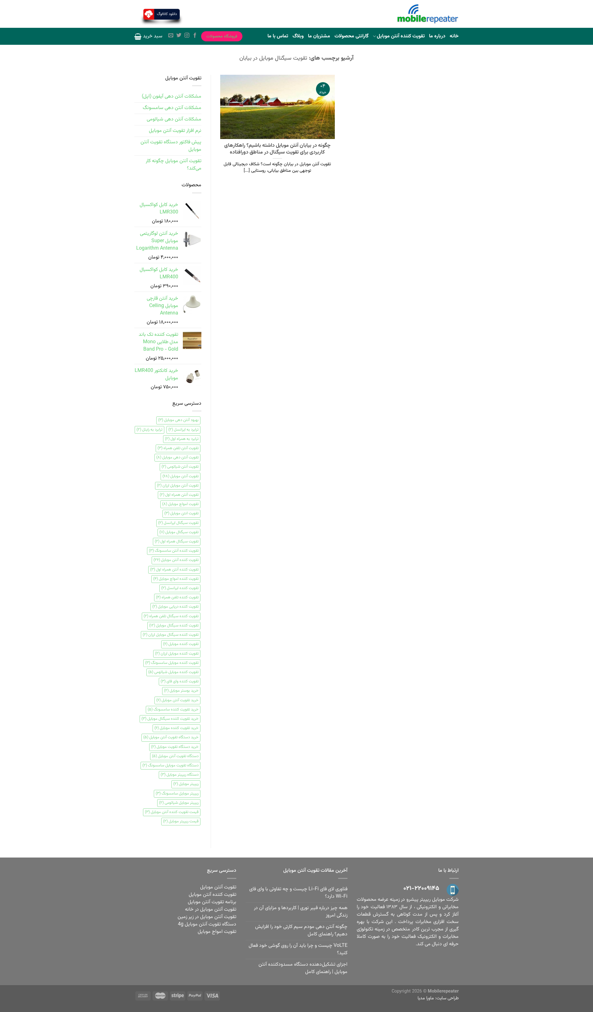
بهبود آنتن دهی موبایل (178, 420)
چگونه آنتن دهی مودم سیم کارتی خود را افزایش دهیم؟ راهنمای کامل (301, 930)
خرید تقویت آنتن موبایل (177, 700)
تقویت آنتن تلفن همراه (178, 448)
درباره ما (437, 36)
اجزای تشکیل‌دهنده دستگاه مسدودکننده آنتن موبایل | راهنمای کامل (303, 968)
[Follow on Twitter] (178, 36)
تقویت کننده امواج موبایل (176, 579)
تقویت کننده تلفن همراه (177, 597)
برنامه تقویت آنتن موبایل (212, 902)
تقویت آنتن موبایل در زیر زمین (207, 917)
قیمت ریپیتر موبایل (181, 821)
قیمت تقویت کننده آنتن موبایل (172, 812)
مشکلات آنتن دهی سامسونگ (172, 108)
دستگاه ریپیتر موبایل (180, 775)
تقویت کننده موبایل (181, 644)
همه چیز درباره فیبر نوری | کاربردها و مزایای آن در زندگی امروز (300, 911)
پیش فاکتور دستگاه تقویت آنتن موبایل (171, 146)
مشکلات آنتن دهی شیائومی (174, 119)
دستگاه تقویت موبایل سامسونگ (170, 765)
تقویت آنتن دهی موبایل (177, 457)
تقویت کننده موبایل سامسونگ (172, 663)
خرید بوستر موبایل (181, 691)
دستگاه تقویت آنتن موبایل (175, 756)
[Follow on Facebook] (194, 36)
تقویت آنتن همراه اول (179, 495)
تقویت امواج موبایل (180, 504)
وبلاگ (298, 36)
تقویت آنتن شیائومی (180, 467)
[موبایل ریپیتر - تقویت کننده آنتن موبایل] (428, 14)
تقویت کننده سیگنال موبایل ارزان (171, 635)
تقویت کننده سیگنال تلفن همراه (171, 616)
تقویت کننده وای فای (180, 681)
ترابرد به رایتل (149, 430)
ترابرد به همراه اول (182, 439)
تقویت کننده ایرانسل (180, 588)
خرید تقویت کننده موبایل (176, 728)
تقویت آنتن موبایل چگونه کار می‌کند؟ (173, 164)
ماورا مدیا (426, 998)
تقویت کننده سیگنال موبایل (174, 625)
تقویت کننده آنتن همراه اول (174, 570)
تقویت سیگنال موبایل (179, 532)
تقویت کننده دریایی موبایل (175, 607)
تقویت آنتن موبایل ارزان (178, 486)
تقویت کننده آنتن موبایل (401, 36)
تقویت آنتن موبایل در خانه (210, 909)
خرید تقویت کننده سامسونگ (173, 709)
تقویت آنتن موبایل (180, 476)
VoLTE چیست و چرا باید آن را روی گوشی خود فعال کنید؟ (298, 949)
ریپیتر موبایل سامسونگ (177, 794)
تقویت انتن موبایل (181, 513)
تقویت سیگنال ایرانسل (178, 523)
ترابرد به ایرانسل (183, 430)
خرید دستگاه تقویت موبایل (175, 747)
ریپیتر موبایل (186, 784)
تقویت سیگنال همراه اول (177, 541)
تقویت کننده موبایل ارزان (177, 654)
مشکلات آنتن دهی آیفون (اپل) (171, 96)
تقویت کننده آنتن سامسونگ (174, 551)
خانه (454, 36)
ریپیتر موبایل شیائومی (179, 803)
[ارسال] (199, 15)
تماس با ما (277, 36)
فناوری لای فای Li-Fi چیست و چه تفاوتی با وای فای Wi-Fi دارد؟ (298, 892)
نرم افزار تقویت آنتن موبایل (175, 131)
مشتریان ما (319, 36)
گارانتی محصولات (351, 36)
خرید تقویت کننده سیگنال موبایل (170, 719)
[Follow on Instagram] (186, 36)
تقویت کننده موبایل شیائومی (173, 672)
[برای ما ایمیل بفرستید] (170, 36)
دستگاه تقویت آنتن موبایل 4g (207, 924)
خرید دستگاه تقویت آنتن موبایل (171, 737)
